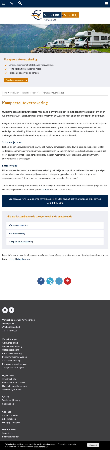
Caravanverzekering (18, 225)
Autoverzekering (10, 343)
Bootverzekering (17, 233)
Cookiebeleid (8, 404)
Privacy (16, 400)
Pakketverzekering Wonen (14, 357)
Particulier (14, 93)
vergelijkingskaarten (19, 259)
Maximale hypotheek (11, 389)
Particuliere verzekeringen (14, 364)
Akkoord (93, 445)
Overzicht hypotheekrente (14, 386)
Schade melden (9, 419)
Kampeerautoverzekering (21, 241)
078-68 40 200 (55, 202)
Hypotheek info (9, 379)
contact (45, 189)
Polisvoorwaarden (10, 436)
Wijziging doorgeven (11, 422)
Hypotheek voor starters (13, 382)
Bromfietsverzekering (12, 346)
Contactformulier (10, 415)
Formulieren (7, 433)
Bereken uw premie (14, 80)
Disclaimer (7, 400)
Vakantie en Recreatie (31, 93)
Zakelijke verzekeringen (13, 367)
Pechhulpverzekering (12, 353)
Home (4, 93)
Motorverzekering (10, 350)
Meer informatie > (41, 447)
